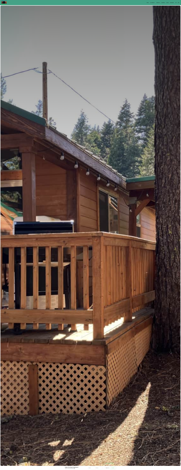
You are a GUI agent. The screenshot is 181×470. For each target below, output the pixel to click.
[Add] (108, 467)
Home (148, 2)
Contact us (158, 2)
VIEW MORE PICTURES (110, 463)
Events (167, 2)
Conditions (163, 2)
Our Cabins (152, 2)
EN (175, 2)
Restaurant (172, 2)
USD (178, 2)
